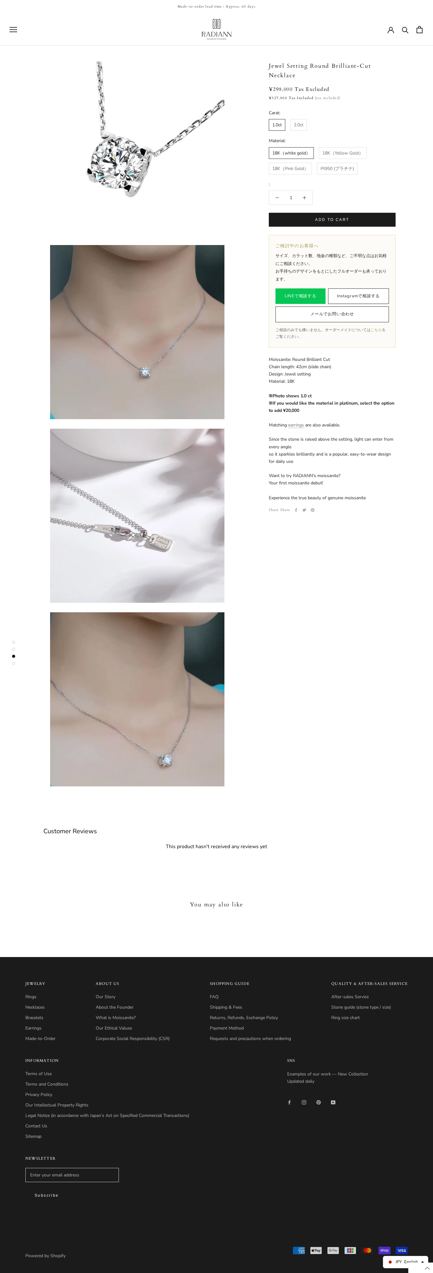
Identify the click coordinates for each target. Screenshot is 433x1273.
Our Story (105, 997)
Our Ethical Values (114, 1028)
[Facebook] (296, 510)
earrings (296, 425)
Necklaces (35, 1007)
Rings (30, 997)
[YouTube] (333, 1102)
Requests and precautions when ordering (250, 1039)
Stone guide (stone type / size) (361, 1007)
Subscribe (47, 1195)
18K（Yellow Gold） (342, 153)
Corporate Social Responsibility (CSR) (133, 1039)
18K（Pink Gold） (290, 169)
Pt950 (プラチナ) (337, 169)
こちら (376, 329)
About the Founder (114, 1007)
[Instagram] (304, 1102)
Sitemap (33, 1136)
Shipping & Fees (226, 1007)
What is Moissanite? (116, 1018)
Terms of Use (38, 1074)
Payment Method (227, 1028)
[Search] (405, 29)
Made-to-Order (40, 1039)
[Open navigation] (13, 29)
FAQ (214, 997)
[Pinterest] (312, 510)
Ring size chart (345, 1018)
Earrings (33, 1028)
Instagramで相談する (358, 296)
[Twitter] (304, 510)
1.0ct (277, 125)
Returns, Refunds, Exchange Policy (244, 1018)
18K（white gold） (291, 153)
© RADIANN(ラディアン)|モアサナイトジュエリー (70, 1247)
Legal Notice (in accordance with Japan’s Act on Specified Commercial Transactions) (107, 1115)
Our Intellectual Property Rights (56, 1105)
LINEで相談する (300, 296)
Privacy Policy (38, 1095)
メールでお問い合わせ (332, 314)
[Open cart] (420, 29)
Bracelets (34, 1018)
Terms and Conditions (46, 1084)
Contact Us (36, 1126)
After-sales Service (350, 997)
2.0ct (298, 125)
